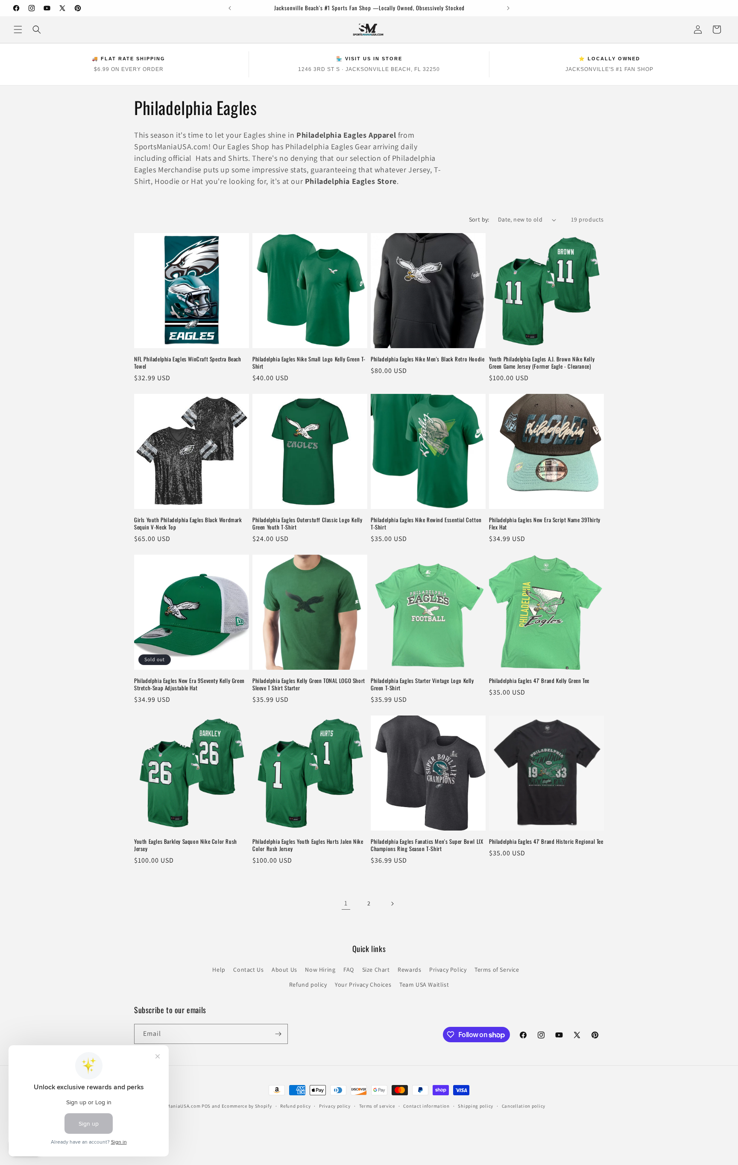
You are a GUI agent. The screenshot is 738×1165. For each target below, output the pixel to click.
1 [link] (346, 903)
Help (218, 969)
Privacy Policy (447, 969)
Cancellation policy (523, 1106)
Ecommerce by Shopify (247, 1106)
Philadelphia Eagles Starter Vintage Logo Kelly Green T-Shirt (422, 684)
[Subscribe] (278, 1034)
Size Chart (376, 969)
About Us (284, 969)
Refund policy (308, 984)
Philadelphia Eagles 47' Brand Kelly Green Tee (539, 680)
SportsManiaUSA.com (176, 1106)
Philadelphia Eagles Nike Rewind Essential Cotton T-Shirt (426, 523)
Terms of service (377, 1106)
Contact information (426, 1106)
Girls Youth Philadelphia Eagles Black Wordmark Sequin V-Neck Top (188, 523)
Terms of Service (496, 969)
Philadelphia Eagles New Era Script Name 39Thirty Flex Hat (544, 523)
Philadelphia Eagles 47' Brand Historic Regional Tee (546, 841)
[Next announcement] (508, 8)
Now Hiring (320, 969)
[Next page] (392, 903)
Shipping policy (475, 1106)
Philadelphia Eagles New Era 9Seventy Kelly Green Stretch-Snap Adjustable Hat (189, 684)
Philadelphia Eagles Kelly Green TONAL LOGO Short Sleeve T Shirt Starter (308, 684)
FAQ (348, 969)
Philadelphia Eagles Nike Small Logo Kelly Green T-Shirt (309, 362)
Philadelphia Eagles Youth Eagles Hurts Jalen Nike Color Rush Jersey (307, 845)
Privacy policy (335, 1106)
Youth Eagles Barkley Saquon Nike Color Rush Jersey (185, 845)
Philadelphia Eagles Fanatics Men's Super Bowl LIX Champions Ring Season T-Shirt (427, 845)
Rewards (409, 969)
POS (206, 1106)
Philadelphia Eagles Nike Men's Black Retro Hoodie (427, 359)
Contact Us (248, 969)
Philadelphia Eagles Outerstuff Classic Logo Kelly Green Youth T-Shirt (307, 523)
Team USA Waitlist (424, 984)
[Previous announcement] (229, 8)
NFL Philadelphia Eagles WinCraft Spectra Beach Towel (187, 362)
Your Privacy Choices (363, 984)
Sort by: (479, 219)
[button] (18, 29)
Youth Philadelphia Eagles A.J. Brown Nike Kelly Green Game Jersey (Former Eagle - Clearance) (541, 362)
